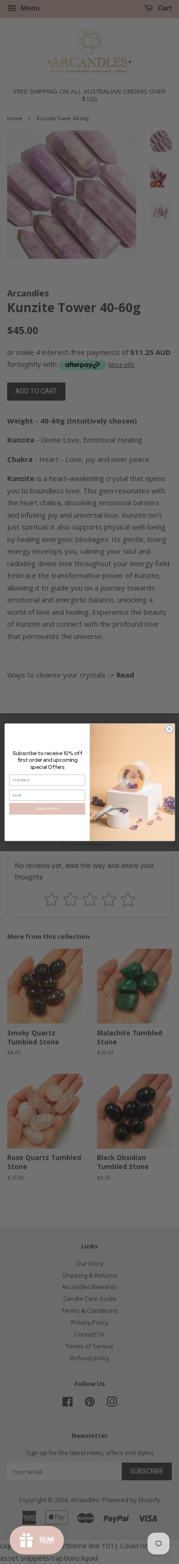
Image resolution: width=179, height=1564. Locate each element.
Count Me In (47, 808)
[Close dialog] (169, 729)
